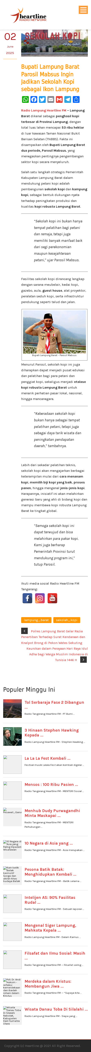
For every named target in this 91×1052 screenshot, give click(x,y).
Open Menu (83, 10)
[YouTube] (52, 598)
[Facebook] (27, 598)
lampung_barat (36, 620)
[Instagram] (40, 598)
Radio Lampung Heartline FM (43, 110)
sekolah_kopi (66, 620)
